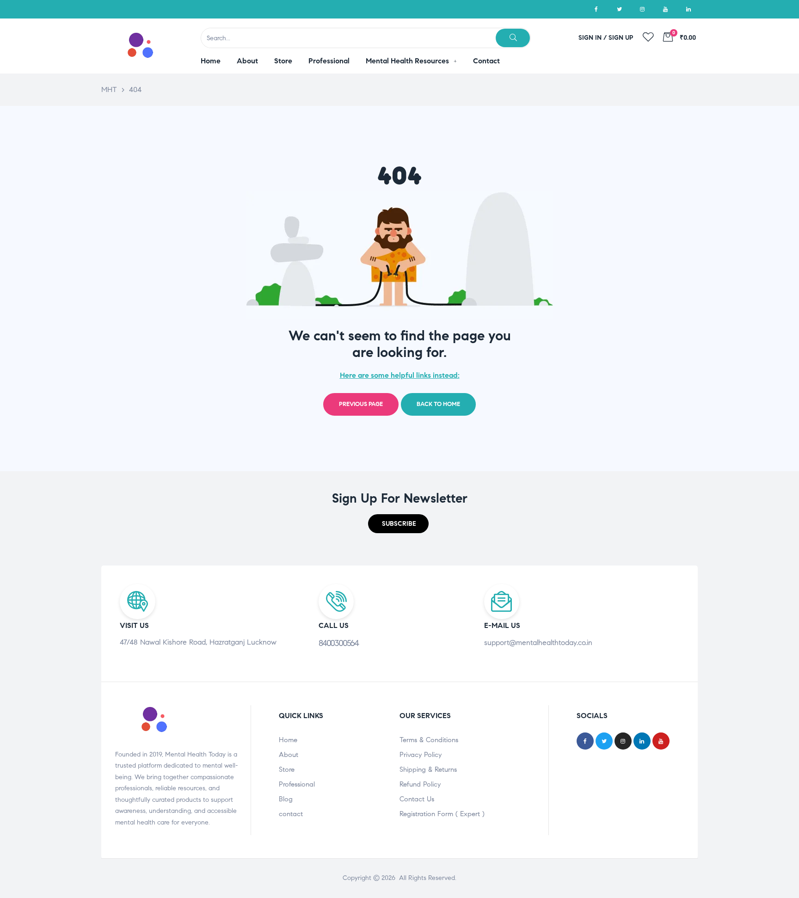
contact (291, 814)
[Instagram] (642, 9)
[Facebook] (596, 9)
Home (288, 740)
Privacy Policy (421, 754)
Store (287, 769)
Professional (297, 784)
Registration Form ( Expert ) (442, 814)
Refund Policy (420, 784)
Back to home (438, 404)
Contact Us (417, 799)
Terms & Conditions (429, 740)
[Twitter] (619, 9)
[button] (398, 523)
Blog (286, 799)
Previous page (361, 404)
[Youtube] (665, 9)
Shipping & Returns (428, 769)
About (288, 754)
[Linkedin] (688, 9)
